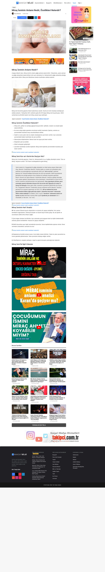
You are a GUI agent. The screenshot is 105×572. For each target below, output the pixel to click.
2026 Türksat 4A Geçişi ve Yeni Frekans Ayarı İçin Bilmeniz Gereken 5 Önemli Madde (19, 362)
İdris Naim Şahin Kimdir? (84, 62)
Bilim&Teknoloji (57, 3)
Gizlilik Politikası (76, 461)
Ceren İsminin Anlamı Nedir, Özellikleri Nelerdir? (35, 203)
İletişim (74, 457)
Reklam (74, 459)
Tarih (53, 473)
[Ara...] (84, 3)
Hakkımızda (75, 454)
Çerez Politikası (76, 464)
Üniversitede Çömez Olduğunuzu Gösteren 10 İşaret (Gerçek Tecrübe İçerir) (57, 380)
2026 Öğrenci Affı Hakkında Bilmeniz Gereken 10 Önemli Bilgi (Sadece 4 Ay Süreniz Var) (38, 362)
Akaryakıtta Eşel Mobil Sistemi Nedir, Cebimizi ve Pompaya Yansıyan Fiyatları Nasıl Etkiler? (39, 398)
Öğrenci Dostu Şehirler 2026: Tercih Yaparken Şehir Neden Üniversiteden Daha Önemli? (20, 398)
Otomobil (54, 478)
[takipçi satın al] (39, 61)
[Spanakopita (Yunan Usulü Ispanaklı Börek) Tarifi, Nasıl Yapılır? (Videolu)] (73, 57)
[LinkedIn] (35, 17)
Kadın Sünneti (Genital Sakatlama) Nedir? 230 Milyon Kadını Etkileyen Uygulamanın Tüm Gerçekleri (39, 417)
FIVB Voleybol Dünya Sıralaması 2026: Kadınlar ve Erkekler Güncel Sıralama (57, 398)
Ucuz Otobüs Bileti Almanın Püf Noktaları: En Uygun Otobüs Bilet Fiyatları (39, 472)
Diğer (79, 3)
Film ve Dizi (67, 3)
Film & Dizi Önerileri (56, 457)
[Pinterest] (39, 17)
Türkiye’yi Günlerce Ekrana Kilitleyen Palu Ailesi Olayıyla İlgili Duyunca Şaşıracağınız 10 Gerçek (20, 417)
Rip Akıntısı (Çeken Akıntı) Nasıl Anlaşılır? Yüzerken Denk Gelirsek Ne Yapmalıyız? (39, 380)
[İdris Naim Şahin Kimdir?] (73, 64)
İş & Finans (55, 476)
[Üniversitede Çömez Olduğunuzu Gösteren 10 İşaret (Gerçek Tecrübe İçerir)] (57, 372)
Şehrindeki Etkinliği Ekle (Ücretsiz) (78, 467)
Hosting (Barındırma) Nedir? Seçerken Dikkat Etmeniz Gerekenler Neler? (38, 477)
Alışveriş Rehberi (39, 3)
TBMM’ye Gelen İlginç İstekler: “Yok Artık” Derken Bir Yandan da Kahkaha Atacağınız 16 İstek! (57, 362)
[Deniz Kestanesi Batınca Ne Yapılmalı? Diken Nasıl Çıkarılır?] (20, 372)
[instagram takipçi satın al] (52, 436)
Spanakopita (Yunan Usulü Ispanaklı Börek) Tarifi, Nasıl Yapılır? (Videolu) (85, 56)
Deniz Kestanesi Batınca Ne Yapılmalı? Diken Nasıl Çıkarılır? (19, 380)
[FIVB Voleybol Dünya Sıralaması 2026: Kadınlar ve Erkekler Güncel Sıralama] (57, 390)
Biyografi (48, 3)
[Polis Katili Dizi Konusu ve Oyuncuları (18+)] (73, 50)
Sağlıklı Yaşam (55, 471)
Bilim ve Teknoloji (56, 469)
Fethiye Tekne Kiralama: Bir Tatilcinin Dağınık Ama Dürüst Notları (39, 461)
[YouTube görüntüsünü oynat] (39, 262)
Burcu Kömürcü (17, 13)
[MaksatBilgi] (25, 2)
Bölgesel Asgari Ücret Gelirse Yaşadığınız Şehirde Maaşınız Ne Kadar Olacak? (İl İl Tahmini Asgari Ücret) (57, 417)
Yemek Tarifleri (55, 461)
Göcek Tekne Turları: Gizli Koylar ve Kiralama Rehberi (38, 456)
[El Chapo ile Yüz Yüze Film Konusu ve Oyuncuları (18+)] (73, 70)
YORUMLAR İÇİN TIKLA (39, 425)
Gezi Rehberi (55, 464)
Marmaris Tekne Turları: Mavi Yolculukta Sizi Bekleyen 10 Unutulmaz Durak (39, 467)
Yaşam (74, 3)
